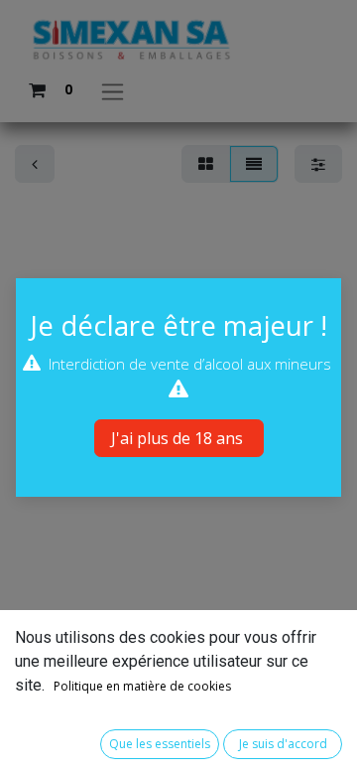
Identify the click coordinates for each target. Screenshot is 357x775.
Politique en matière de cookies (142, 686)
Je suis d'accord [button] (283, 743)
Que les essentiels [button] (159, 743)
